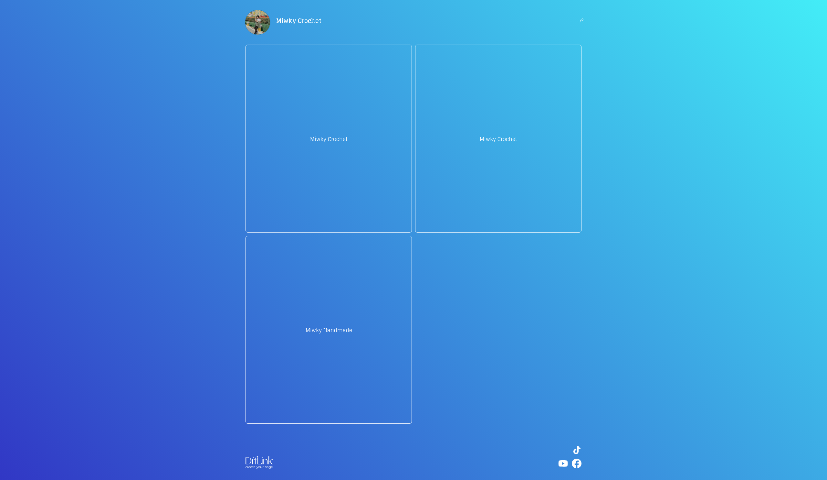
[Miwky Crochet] (328, 222)
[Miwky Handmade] (328, 413)
